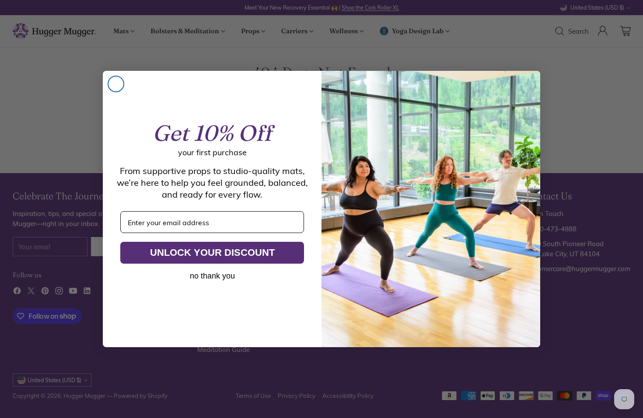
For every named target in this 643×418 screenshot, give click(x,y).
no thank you (212, 276)
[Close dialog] (116, 84)
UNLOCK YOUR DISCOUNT (212, 252)
